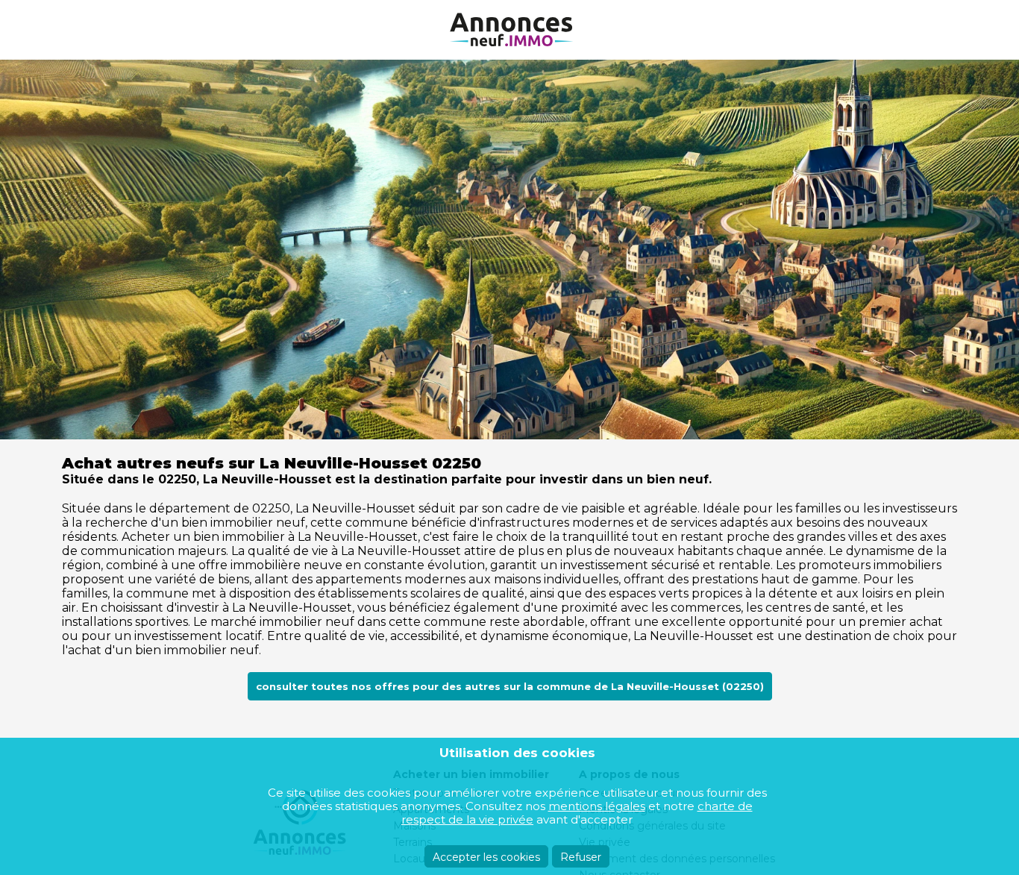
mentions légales (596, 806)
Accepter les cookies (486, 857)
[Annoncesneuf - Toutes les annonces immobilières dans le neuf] (509, 30)
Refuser (580, 857)
